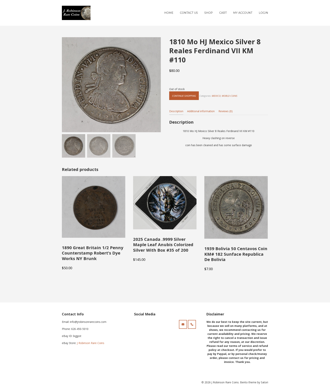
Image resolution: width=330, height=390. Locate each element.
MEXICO (216, 96)
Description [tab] (176, 111)
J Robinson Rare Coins (90, 343)
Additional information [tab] (201, 111)
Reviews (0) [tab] (225, 111)
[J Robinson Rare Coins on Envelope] (183, 324)
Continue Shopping (184, 96)
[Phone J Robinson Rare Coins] (192, 324)
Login (263, 13)
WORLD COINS (229, 96)
